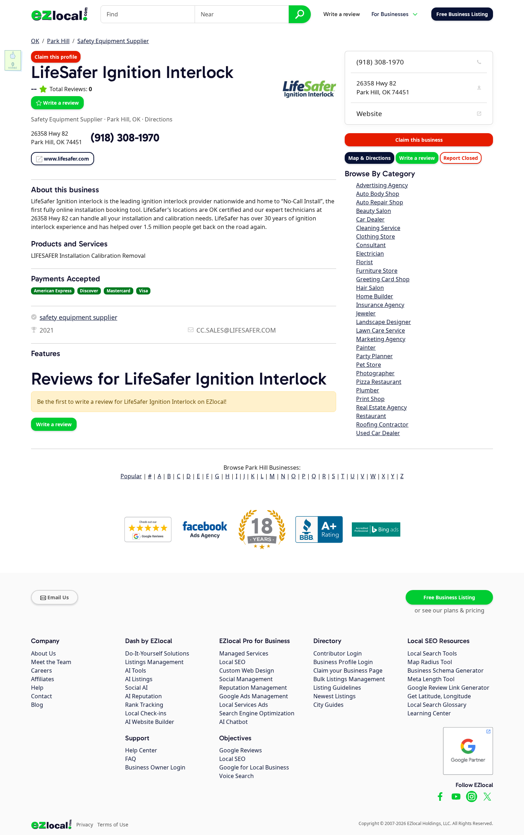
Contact (41, 696)
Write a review (341, 14)
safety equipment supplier (78, 317)
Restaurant (371, 416)
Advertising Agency (382, 185)
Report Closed (460, 158)
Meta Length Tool (430, 679)
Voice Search (236, 776)
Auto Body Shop (377, 194)
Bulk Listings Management (349, 679)
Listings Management (154, 662)
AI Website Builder (149, 722)
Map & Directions (369, 158)
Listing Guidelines (337, 688)
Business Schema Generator (445, 670)
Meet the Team (51, 662)
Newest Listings (334, 696)
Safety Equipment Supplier (113, 41)
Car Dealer (370, 219)
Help (37, 688)
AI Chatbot (233, 722)
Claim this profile (56, 56)
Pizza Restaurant (378, 382)
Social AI (136, 688)
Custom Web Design (246, 670)
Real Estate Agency (381, 407)
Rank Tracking (144, 705)
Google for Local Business (254, 767)
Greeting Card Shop (383, 279)
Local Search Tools (432, 653)
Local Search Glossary (436, 705)
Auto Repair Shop (379, 202)
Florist (364, 262)
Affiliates (42, 679)
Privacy (84, 824)
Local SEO (232, 662)
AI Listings (139, 679)
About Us (43, 653)
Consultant (371, 245)
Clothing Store (375, 236)
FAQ (130, 759)
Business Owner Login (155, 767)
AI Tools (135, 670)
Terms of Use (112, 824)
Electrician (370, 253)
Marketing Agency (380, 339)
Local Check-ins (145, 713)
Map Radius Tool (429, 662)
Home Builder (374, 296)
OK (35, 41)
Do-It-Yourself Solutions (157, 653)
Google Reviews (240, 750)
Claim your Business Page (347, 670)
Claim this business (419, 139)
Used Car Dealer (378, 433)
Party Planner (374, 356)
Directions (159, 119)
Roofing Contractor (382, 424)
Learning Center (429, 713)
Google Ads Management (253, 696)
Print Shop (370, 399)
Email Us (58, 597)
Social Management (246, 679)
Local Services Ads (243, 705)
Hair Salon (370, 288)
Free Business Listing (449, 597)
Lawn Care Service (380, 330)
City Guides (328, 705)
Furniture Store (376, 271)
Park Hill (58, 41)
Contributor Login (337, 653)
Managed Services (243, 653)
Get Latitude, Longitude (439, 696)
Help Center (141, 750)
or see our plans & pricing (449, 610)
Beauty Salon (373, 211)
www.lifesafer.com (66, 158)
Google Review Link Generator (448, 688)
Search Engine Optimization (256, 713)
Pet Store (368, 365)
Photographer (375, 373)
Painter (366, 347)
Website (369, 113)
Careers (41, 670)
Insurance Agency (380, 305)
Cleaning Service (378, 228)
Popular (131, 476)
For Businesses (390, 14)
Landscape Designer (383, 322)
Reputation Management (253, 688)
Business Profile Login (343, 662)
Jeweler (366, 313)
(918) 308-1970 (380, 62)
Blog (37, 705)
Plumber (367, 390)
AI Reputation (143, 696)
